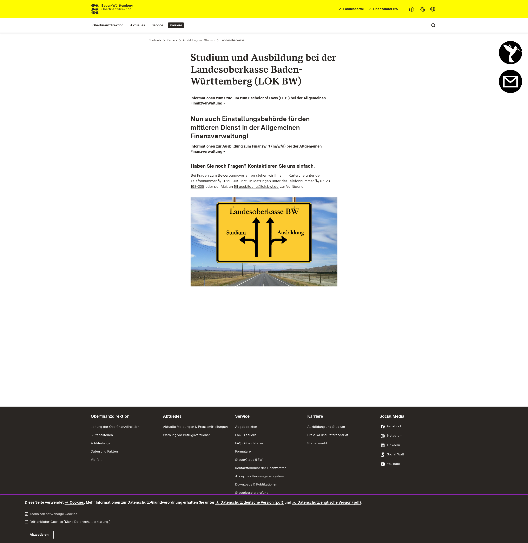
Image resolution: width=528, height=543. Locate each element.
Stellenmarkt (317, 443)
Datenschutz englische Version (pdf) (329, 502)
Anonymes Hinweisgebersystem (259, 476)
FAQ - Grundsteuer (249, 443)
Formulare (243, 451)
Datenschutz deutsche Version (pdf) (252, 502)
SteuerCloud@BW (249, 460)
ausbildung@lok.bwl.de (259, 186)
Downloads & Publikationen (256, 484)
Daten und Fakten (104, 451)
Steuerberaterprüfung (252, 493)
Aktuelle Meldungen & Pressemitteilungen (195, 427)
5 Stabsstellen (102, 435)
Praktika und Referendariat (327, 435)
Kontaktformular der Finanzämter (260, 468)
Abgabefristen (246, 427)
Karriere (315, 416)
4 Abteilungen (101, 443)
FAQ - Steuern (245, 435)
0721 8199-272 (235, 181)
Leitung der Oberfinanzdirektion (115, 427)
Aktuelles (172, 416)
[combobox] (432, 9)
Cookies (77, 502)
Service (242, 416)
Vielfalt (96, 460)
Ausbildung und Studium (326, 427)
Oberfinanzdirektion (110, 416)
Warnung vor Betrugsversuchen (187, 435)
